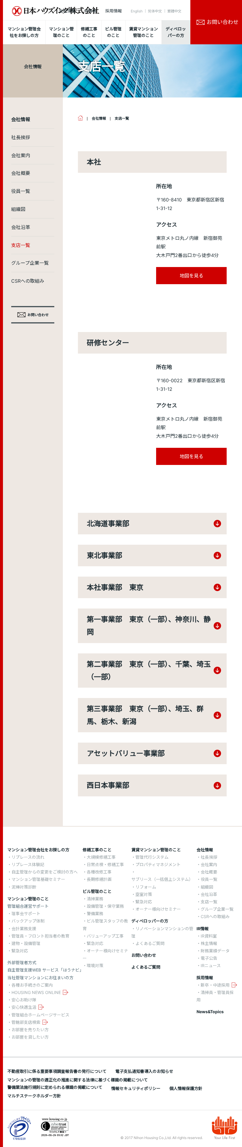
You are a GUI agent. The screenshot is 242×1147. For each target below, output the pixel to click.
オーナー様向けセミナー (158, 909)
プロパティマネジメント (158, 864)
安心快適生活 (24, 1007)
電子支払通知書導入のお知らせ (144, 1071)
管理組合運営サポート (28, 906)
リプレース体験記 (28, 864)
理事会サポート (26, 913)
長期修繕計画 (99, 879)
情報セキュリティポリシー (136, 1088)
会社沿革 (20, 227)
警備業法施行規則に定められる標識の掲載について (54, 1087)
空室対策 (143, 894)
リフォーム (145, 886)
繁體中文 (174, 11)
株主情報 (209, 943)
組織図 (18, 209)
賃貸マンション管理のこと (156, 849)
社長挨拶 (20, 137)
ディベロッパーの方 (149, 920)
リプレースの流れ (28, 857)
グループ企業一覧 (30, 263)
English (137, 11)
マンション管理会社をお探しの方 (38, 849)
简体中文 (155, 11)
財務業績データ (215, 950)
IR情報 (90, 10)
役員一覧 (20, 191)
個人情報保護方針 (185, 1088)
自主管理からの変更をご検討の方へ (45, 871)
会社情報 (67, 10)
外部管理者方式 (21, 962)
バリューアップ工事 (105, 935)
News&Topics (210, 1011)
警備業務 (95, 913)
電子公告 (209, 958)
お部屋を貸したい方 (30, 1036)
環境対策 (95, 965)
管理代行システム (152, 857)
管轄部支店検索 (26, 1022)
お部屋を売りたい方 (30, 1029)
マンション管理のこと (28, 898)
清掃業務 (95, 898)
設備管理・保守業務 (105, 906)
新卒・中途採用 (215, 984)
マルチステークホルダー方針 (34, 1095)
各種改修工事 (99, 871)
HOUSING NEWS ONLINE (36, 992)
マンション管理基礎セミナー (38, 879)
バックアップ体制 (28, 920)
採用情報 (113, 10)
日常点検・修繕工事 (105, 864)
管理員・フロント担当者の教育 (40, 935)
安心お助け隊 (24, 999)
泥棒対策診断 (24, 886)
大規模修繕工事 (101, 857)
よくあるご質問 (149, 943)
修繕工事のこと (97, 849)
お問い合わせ (143, 955)
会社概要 (20, 173)
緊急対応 (20, 950)
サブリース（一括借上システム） (162, 879)
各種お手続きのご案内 (32, 984)
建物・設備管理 (26, 943)
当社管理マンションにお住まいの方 (40, 977)
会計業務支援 (24, 928)
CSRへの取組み (27, 281)
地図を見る (191, 276)
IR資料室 (209, 935)
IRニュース (211, 965)
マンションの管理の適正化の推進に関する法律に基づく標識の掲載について (77, 1079)
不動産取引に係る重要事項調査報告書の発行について (57, 1071)
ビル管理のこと (97, 891)
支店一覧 (20, 245)
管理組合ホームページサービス (40, 1014)
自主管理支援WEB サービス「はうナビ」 (45, 969)
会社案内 (20, 155)
